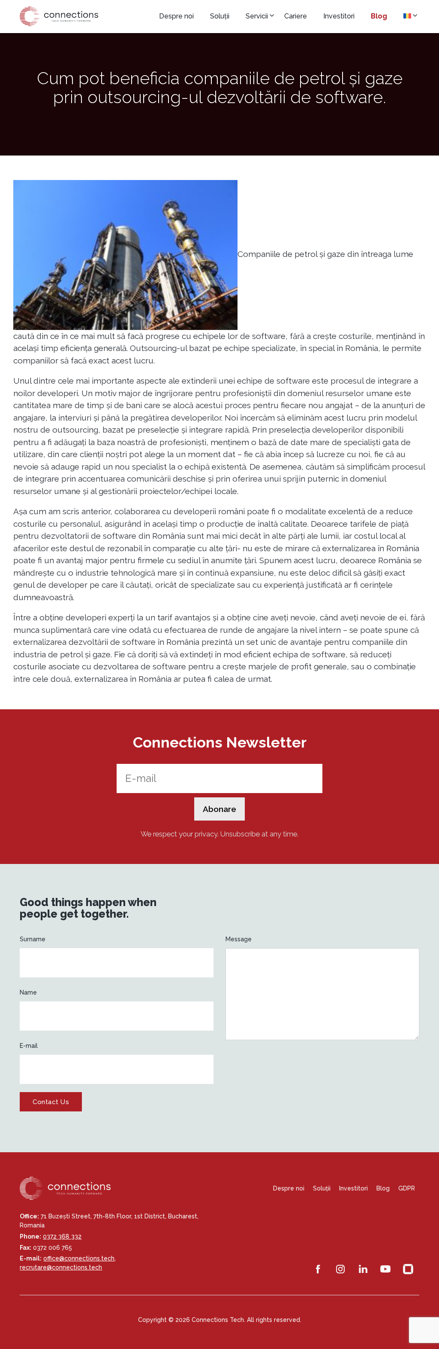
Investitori (339, 16)
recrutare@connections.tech (61, 1267)
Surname (32, 939)
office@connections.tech (78, 1258)
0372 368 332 (62, 1236)
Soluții (219, 16)
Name (28, 992)
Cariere (295, 16)
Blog (379, 16)
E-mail (29, 1045)
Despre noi (176, 16)
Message (239, 939)
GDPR (406, 1188)
